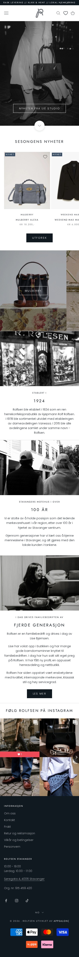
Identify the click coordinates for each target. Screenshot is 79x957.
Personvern (12, 847)
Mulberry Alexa (27, 219)
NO (37, 912)
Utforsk (39, 238)
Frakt (7, 827)
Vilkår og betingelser (18, 840)
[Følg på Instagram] (17, 901)
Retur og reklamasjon (19, 833)
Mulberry (27, 214)
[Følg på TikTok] (27, 901)
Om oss (10, 813)
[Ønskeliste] (66, 13)
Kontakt (9, 820)
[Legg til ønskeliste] (45, 157)
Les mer (39, 694)
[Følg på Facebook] (6, 901)
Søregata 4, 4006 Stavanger (24, 879)
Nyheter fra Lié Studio (39, 108)
